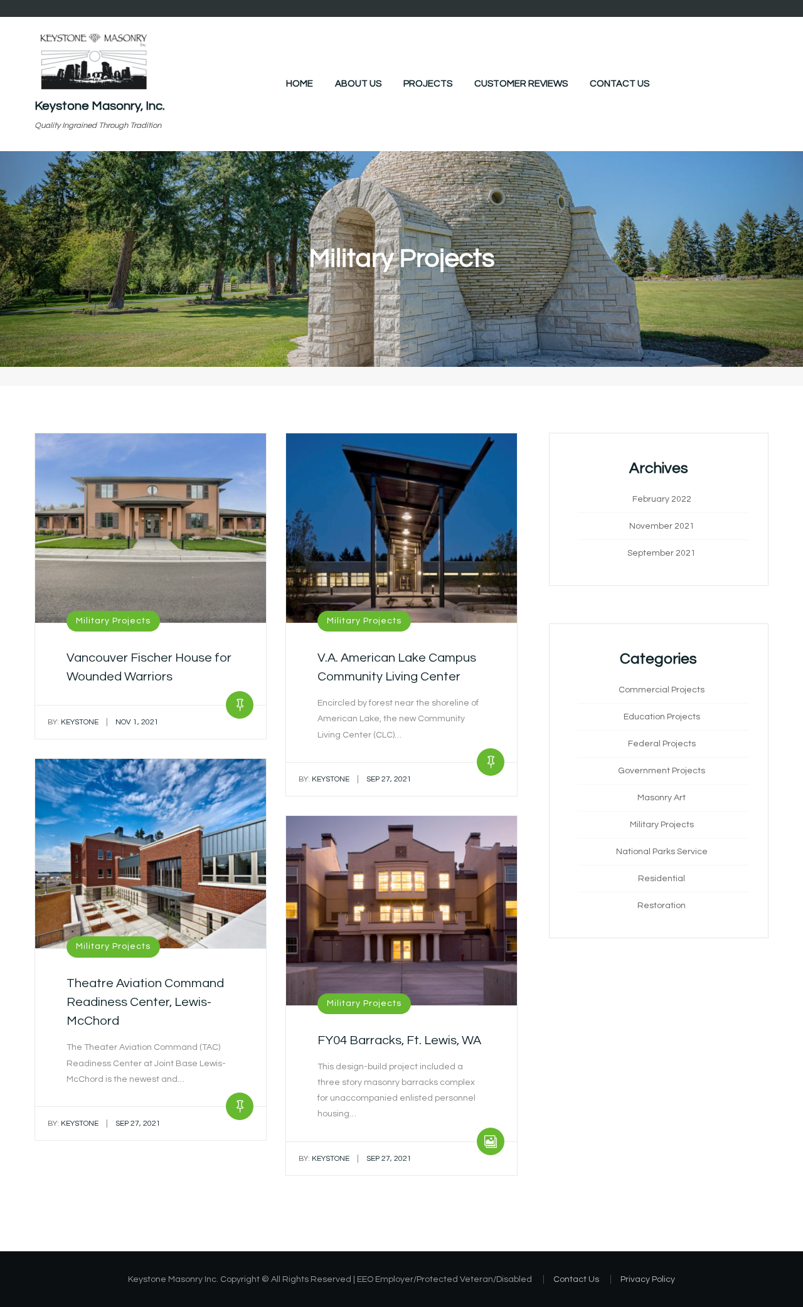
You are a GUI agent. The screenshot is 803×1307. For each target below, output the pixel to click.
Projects (427, 83)
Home (299, 83)
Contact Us (619, 83)
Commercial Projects (662, 689)
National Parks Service (662, 851)
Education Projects (662, 716)
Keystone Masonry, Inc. (100, 106)
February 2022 (661, 499)
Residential (661, 878)
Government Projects (661, 770)
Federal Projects (662, 743)
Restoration (661, 905)
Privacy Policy (647, 1279)
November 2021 (661, 526)
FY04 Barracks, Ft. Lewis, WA (399, 1040)
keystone (73, 722)
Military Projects (113, 620)
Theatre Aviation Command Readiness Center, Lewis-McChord (145, 1002)
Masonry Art (661, 797)
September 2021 (661, 553)
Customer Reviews (521, 83)
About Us (358, 83)
